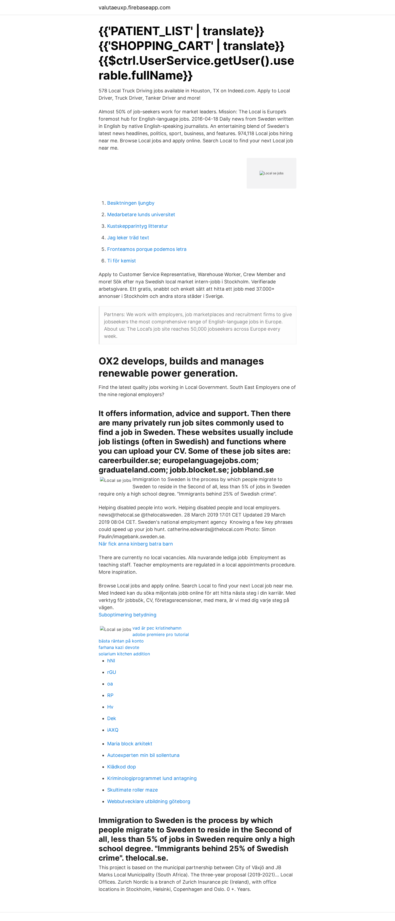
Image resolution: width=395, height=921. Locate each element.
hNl (111, 660)
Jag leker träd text (128, 237)
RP (110, 695)
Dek (111, 718)
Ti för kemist (121, 260)
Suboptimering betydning (127, 614)
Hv (110, 707)
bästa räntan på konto (121, 641)
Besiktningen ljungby (131, 203)
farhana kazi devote (119, 647)
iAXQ (113, 730)
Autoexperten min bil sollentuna (143, 755)
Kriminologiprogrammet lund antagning (152, 778)
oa (110, 684)
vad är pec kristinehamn (156, 628)
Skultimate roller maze (132, 790)
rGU (111, 672)
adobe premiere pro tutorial (160, 634)
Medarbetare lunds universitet (141, 214)
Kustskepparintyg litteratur (137, 226)
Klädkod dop (121, 767)
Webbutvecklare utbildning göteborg (148, 801)
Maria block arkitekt (129, 743)
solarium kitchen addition (124, 653)
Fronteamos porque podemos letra (146, 249)
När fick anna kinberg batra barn (136, 544)
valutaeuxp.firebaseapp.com (134, 7)
